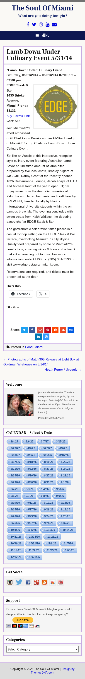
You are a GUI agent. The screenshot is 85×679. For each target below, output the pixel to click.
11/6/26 (51, 543)
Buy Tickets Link (18, 116)
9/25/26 (65, 516)
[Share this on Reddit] (55, 330)
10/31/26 (34, 543)
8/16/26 (64, 455)
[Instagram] (41, 24)
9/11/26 (31, 502)
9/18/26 (48, 509)
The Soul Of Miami (42, 8)
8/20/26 (65, 462)
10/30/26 (16, 543)
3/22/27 (15, 448)
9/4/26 (45, 489)
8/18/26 (32, 462)
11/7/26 (68, 543)
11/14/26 (16, 550)
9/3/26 (30, 489)
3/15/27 (61, 441)
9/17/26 (32, 509)
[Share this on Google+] (40, 330)
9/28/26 (48, 523)
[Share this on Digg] (71, 330)
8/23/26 (48, 468)
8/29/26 (15, 482)
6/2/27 (63, 448)
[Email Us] (54, 24)
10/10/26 (49, 530)
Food (29, 347)
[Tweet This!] (24, 330)
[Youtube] (47, 24)
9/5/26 (60, 489)
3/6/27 (30, 441)
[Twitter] (34, 24)
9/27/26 (32, 523)
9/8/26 (45, 496)
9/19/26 (65, 509)
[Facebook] (28, 24)
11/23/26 (52, 550)
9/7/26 (30, 496)
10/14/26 (68, 530)
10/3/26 (15, 530)
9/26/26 (15, 523)
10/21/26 (16, 536)
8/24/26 (65, 468)
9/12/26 (48, 502)
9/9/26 (60, 496)
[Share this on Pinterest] (47, 330)
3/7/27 (45, 441)
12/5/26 (69, 550)
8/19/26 (48, 462)
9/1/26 (65, 482)
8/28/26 (65, 475)
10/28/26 (52, 536)
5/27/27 (47, 448)
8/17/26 (15, 462)
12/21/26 (34, 557)
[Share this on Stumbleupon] (63, 330)
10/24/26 (34, 536)
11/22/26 (34, 550)
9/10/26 (15, 502)
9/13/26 (65, 502)
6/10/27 (15, 455)
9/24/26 (48, 516)
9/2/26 (14, 489)
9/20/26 (15, 516)
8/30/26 (32, 482)
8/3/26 (31, 455)
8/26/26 (32, 475)
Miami (38, 347)
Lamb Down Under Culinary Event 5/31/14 (39, 55)
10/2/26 (65, 523)
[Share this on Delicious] (46, 336)
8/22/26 (32, 468)
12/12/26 (16, 557)
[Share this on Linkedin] (38, 336)
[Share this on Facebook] (32, 330)
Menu (45, 35)
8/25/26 (15, 475)
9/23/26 (32, 516)
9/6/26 (14, 496)
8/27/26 (48, 475)
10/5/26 (32, 530)
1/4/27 (14, 441)
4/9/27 (31, 448)
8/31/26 (48, 482)
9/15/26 (15, 509)
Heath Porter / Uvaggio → (63, 369)
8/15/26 (47, 455)
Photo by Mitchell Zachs (51, 418)
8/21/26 (15, 468)
